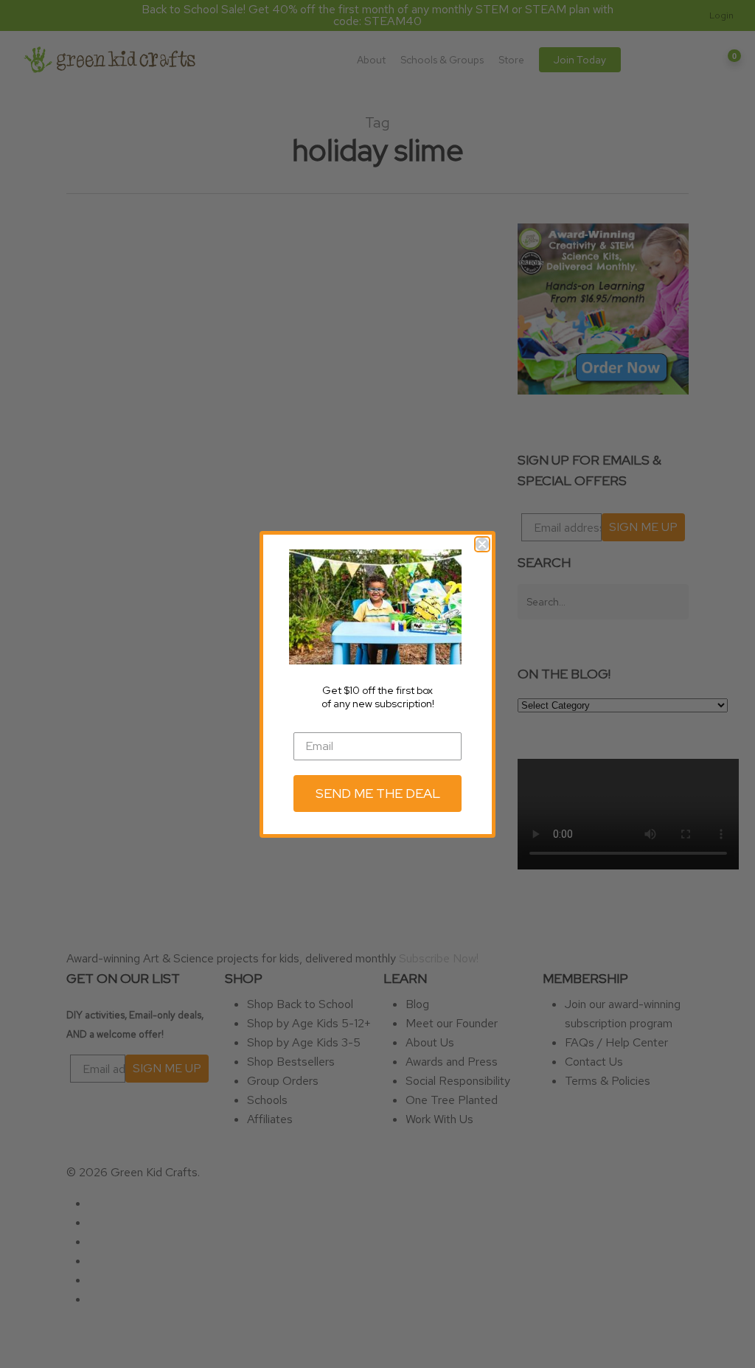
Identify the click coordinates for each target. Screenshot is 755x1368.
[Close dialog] (482, 544)
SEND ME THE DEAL (378, 793)
